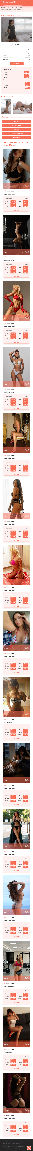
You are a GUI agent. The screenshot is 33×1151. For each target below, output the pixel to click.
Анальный (16, 121)
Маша (5, 318)
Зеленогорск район (9, 722)
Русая (29, 55)
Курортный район (9, 986)
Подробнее (16, 210)
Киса (5, 912)
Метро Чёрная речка (6, 9)
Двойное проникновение (16, 133)
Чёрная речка (17, 44)
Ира (5, 582)
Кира (5, 384)
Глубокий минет (16, 125)
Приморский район (17, 7)
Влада (5, 186)
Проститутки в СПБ (9, 2)
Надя (5, 846)
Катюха (6, 648)
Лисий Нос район (9, 260)
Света (5, 780)
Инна (5, 516)
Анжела (6, 978)
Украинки (27, 57)
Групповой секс (17, 129)
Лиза (5, 252)
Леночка (6, 1110)
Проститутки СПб (5, 7)
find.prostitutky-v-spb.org (9, 1146)
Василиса (6, 714)
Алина (6, 1044)
